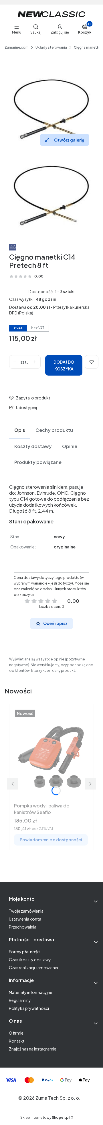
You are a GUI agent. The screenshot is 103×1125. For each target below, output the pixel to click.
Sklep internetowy (45, 1117)
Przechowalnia (22, 926)
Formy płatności (24, 951)
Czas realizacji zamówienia (33, 967)
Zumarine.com (17, 47)
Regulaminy (20, 1000)
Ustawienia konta (25, 918)
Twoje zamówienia (26, 910)
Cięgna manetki (87, 47)
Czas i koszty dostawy (30, 959)
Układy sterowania (51, 47)
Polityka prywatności (29, 1008)
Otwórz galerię (69, 139)
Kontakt (17, 1040)
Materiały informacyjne (30, 992)
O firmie (16, 1032)
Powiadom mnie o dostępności (51, 839)
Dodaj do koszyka (64, 365)
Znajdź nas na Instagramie (32, 1048)
